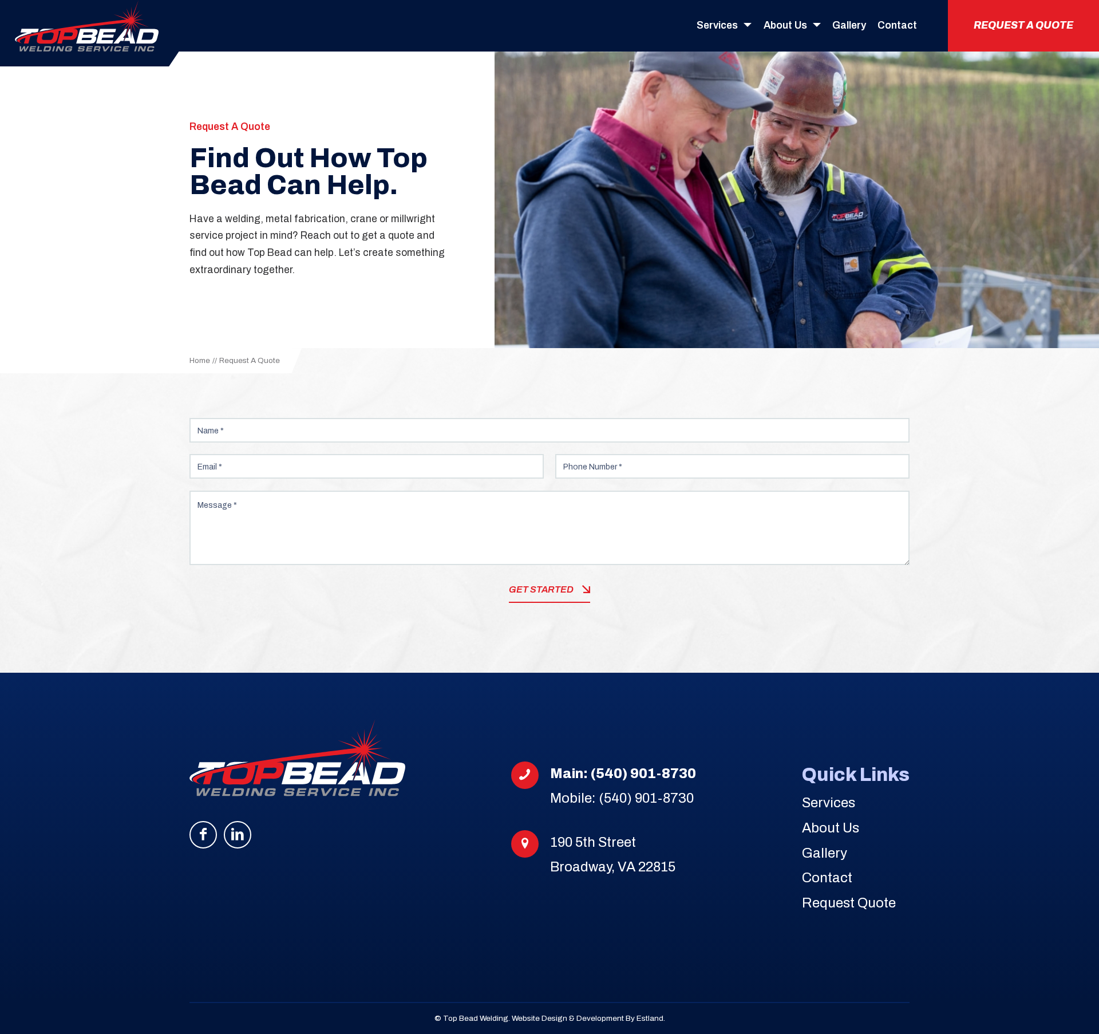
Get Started (541, 589)
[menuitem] (724, 26)
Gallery (824, 853)
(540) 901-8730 (643, 773)
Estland (650, 1019)
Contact (827, 877)
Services (828, 802)
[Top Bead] (87, 26)
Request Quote (849, 902)
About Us (830, 827)
